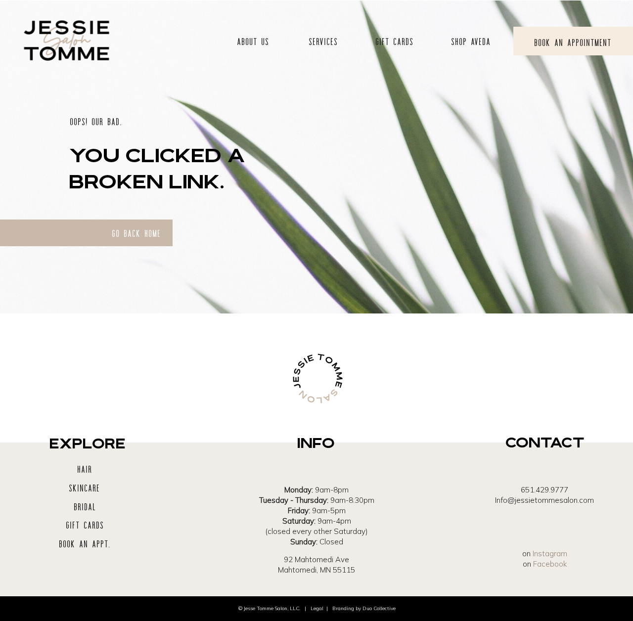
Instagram (550, 553)
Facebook (550, 564)
